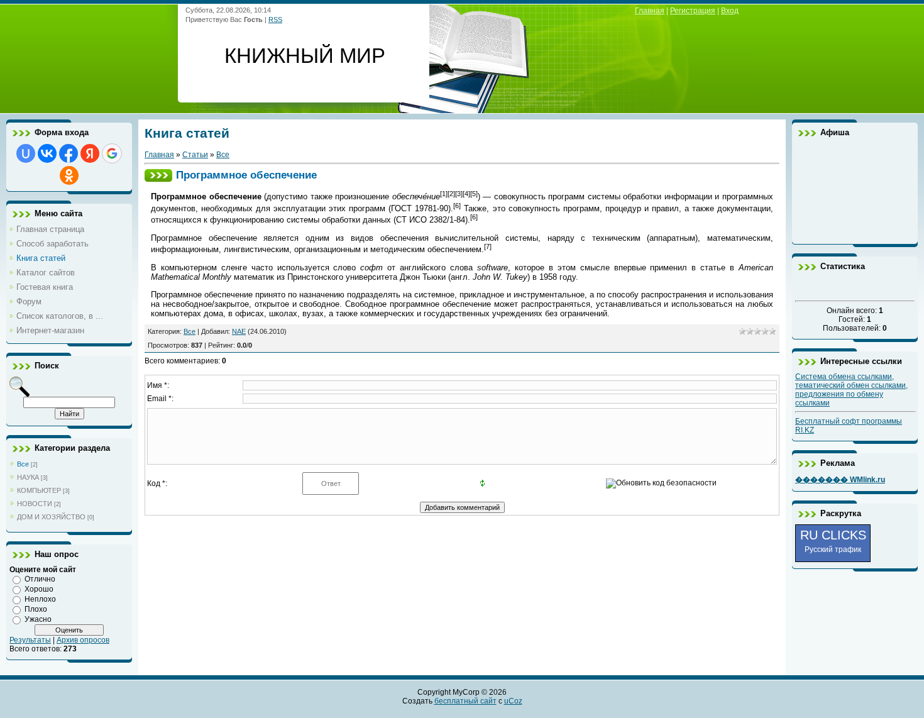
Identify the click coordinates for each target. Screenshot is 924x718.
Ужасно (38, 619)
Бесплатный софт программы (848, 421)
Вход (730, 10)
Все (23, 464)
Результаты (30, 640)
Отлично (40, 579)
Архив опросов (83, 640)
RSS (275, 19)
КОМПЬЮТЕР (39, 490)
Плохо (36, 609)
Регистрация (692, 10)
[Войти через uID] (25, 153)
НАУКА (28, 477)
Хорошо (39, 589)
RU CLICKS (833, 541)
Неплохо (40, 599)
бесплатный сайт (465, 701)
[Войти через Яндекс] (89, 153)
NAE (239, 331)
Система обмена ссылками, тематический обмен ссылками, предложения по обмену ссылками (851, 389)
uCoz (513, 701)
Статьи (195, 154)
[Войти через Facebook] (68, 153)
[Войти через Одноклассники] (69, 175)
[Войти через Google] (112, 153)
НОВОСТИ (34, 503)
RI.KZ (804, 430)
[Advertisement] (854, 190)
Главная (649, 10)
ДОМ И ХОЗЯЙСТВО (51, 517)
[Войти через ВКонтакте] (47, 153)
